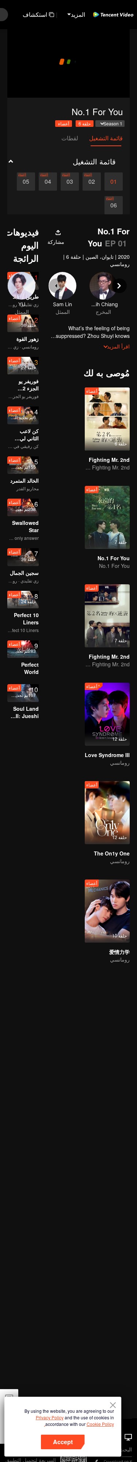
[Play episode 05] (26, 181)
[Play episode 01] (113, 181)
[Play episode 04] (48, 181)
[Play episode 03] (70, 181)
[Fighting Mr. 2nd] (107, 419)
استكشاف (35, 14)
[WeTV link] (113, 14)
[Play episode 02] (92, 181)
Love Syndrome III (107, 755)
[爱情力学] (107, 911)
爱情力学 (119, 951)
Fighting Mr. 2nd (109, 459)
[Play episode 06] (113, 205)
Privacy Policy (50, 1417)
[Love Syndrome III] (107, 714)
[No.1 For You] (107, 517)
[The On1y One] (107, 812)
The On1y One (112, 853)
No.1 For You (114, 558)
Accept (63, 1442)
